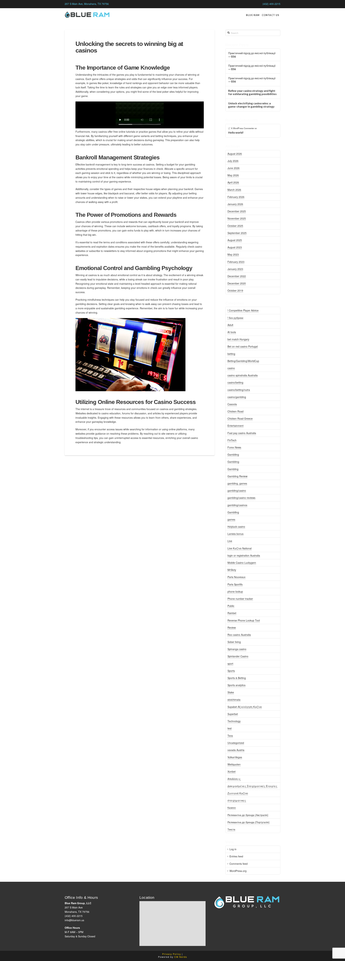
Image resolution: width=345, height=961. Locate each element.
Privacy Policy (171, 953)
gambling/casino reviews (241, 498)
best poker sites (166, 91)
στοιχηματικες (236, 800)
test (229, 728)
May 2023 (233, 254)
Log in (232, 849)
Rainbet (231, 613)
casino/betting (235, 382)
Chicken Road (235, 411)
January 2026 (235, 204)
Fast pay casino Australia (241, 433)
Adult (230, 325)
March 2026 (234, 189)
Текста (231, 829)
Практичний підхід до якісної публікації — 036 (251, 54)
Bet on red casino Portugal (242, 346)
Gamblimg (233, 461)
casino (231, 368)
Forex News (234, 447)
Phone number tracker (240, 598)
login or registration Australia (243, 555)
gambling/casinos (237, 505)
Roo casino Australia (239, 634)
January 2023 (235, 269)
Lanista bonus (235, 534)
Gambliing (233, 454)
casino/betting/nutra (238, 390)
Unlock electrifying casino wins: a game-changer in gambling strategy (251, 105)
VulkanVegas (234, 757)
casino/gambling (236, 397)
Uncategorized (235, 743)
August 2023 (234, 247)
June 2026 (233, 168)
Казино (231, 807)
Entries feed (236, 856)
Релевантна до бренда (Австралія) (247, 815)
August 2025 (234, 240)
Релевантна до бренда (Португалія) (248, 822)
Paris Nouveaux (236, 577)
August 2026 (234, 153)
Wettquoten (234, 764)
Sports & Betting (236, 678)
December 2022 (236, 276)
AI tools (231, 332)
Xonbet (231, 771)
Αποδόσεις (234, 779)
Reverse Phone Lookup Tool (243, 620)
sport (230, 663)
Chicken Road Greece (240, 418)
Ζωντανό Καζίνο (237, 793)
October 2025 (235, 226)
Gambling (232, 469)
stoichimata (233, 699)
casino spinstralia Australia (242, 375)
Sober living (234, 642)
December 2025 (236, 211)
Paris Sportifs (235, 584)
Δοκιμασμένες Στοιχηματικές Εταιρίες (252, 786)
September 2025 (237, 233)
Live (229, 541)
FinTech (231, 440)
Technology (234, 721)
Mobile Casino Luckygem (241, 562)
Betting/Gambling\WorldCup (243, 361)
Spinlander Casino (237, 656)
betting (231, 354)
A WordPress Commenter (242, 128)
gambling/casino (236, 490)
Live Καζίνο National (239, 548)
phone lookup (235, 591)
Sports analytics (236, 685)
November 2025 (236, 218)
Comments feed (238, 863)
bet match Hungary (238, 339)
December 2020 (236, 283)
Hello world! (236, 132)
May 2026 (233, 175)
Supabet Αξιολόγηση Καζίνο (244, 707)
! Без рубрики (235, 317)
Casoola (232, 404)
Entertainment (235, 425)
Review (231, 627)
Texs (230, 735)
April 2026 (233, 182)
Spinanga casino (236, 649)
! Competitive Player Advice (243, 310)
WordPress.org (238, 871)
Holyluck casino (236, 526)
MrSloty (231, 570)
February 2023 (235, 262)
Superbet (232, 714)
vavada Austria (235, 750)
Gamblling (233, 512)
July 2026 (232, 161)
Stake (230, 692)
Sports (231, 671)
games (231, 519)
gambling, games (237, 483)
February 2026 (235, 197)
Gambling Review (237, 476)
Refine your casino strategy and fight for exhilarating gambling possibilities (252, 92)
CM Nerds (180, 956)
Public (230, 606)
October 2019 (235, 290)
